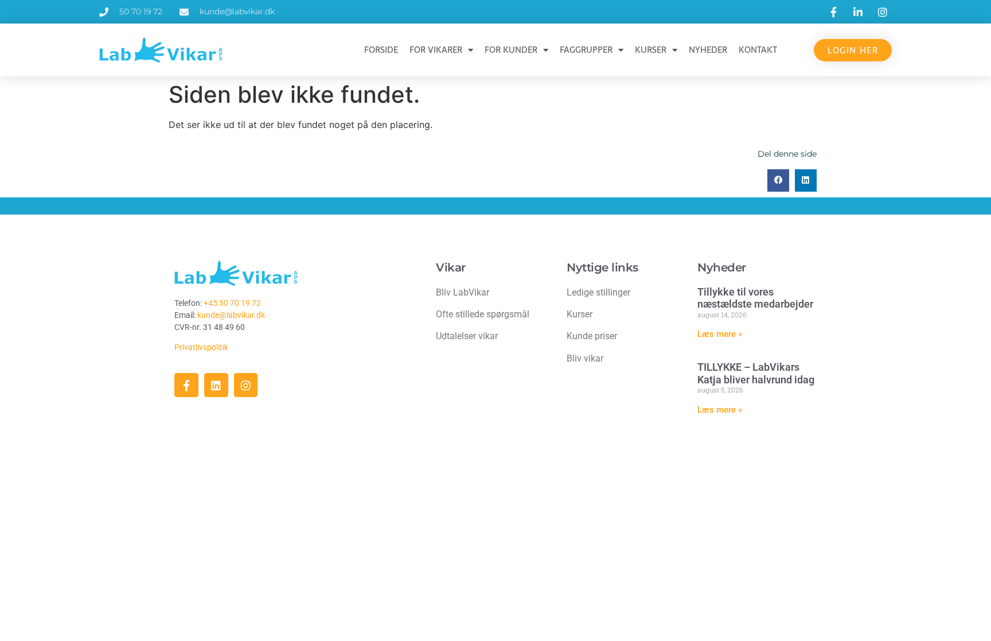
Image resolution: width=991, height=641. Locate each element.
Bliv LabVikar (462, 292)
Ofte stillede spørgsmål (482, 314)
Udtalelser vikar (467, 336)
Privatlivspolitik (202, 347)
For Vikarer (435, 49)
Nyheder (708, 49)
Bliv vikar (585, 358)
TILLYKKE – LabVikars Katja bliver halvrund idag (755, 373)
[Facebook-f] (186, 385)
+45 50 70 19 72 (232, 303)
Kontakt (758, 49)
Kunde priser (592, 336)
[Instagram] (246, 385)
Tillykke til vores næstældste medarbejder (755, 298)
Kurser (650, 49)
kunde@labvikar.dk (231, 315)
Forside (381, 49)
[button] (778, 180)
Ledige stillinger (598, 292)
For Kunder (511, 49)
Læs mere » (719, 334)
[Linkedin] (216, 385)
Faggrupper (586, 49)
